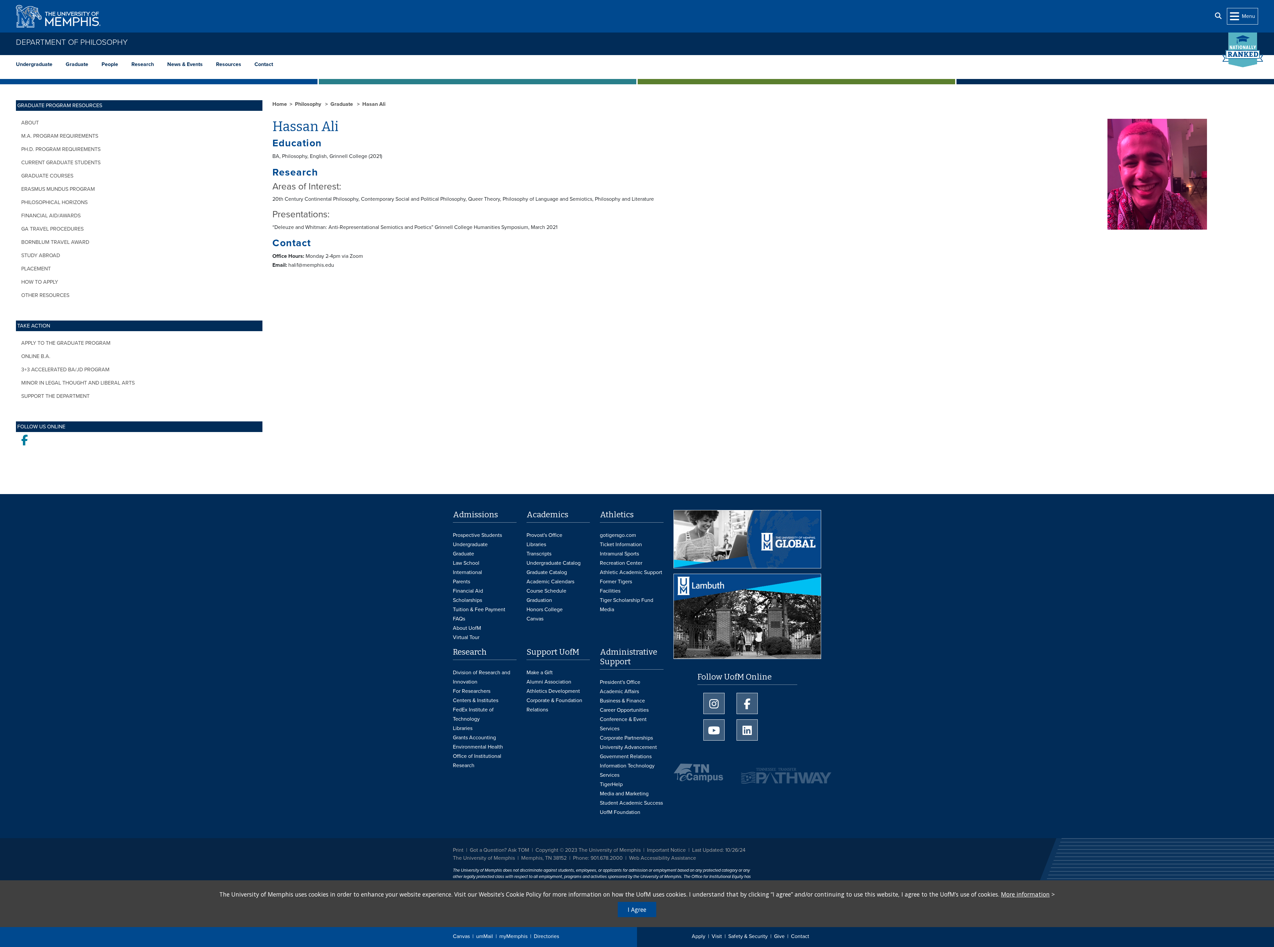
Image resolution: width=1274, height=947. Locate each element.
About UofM (467, 628)
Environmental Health (478, 747)
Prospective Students (477, 535)
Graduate (77, 64)
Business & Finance (622, 700)
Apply (698, 936)
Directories (546, 936)
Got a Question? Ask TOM (499, 850)
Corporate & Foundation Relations (554, 705)
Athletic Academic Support (631, 572)
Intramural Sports (619, 553)
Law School (466, 563)
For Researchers (471, 691)
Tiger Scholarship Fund (626, 600)
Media (607, 609)
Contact (263, 64)
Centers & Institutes (475, 700)
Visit (717, 936)
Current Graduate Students (61, 162)
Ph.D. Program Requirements (61, 149)
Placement (36, 268)
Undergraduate (34, 64)
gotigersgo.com (618, 535)
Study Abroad (40, 255)
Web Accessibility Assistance (662, 858)
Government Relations (626, 756)
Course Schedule (546, 591)
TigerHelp (611, 784)
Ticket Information (621, 544)
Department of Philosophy (72, 42)
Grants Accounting (474, 737)
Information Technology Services (627, 770)
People (110, 64)
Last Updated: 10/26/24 (718, 850)
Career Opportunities (624, 710)
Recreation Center (621, 563)
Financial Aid (468, 591)
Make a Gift (540, 672)
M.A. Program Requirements (59, 136)
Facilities (610, 591)
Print (458, 850)
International (467, 572)
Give (779, 936)
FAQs (459, 619)
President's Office (620, 682)
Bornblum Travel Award (55, 242)
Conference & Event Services (623, 724)
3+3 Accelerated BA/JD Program (65, 369)
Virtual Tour (466, 637)
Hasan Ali (374, 104)
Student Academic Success (631, 803)
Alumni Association (549, 682)
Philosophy (308, 104)
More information (1025, 894)
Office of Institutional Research (477, 761)
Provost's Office (544, 535)
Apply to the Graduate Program (65, 343)
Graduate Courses (47, 176)
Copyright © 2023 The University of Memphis (588, 850)
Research (142, 64)
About (30, 122)
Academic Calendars (550, 581)
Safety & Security (748, 936)
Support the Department (55, 396)
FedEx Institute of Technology (473, 714)
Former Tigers (616, 581)
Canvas (461, 936)
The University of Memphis (484, 858)
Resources (228, 64)
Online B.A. (35, 356)
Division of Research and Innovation (481, 677)
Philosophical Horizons (54, 202)
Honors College (545, 609)
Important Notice (666, 850)
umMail (484, 936)
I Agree (637, 909)
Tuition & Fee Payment (479, 609)
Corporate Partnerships (626, 738)
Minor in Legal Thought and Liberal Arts (78, 383)
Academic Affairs (619, 691)
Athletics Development (553, 691)
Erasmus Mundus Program (58, 189)
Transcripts (539, 553)
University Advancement (628, 747)
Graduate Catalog (547, 572)
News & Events (185, 64)
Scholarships (467, 600)
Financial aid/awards (51, 215)
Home (279, 104)
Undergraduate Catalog (554, 563)
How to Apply (39, 282)
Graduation (539, 600)
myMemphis (513, 936)
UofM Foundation (620, 812)
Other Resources (45, 295)
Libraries (536, 544)
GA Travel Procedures (52, 229)
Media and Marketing (624, 793)
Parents (461, 581)
